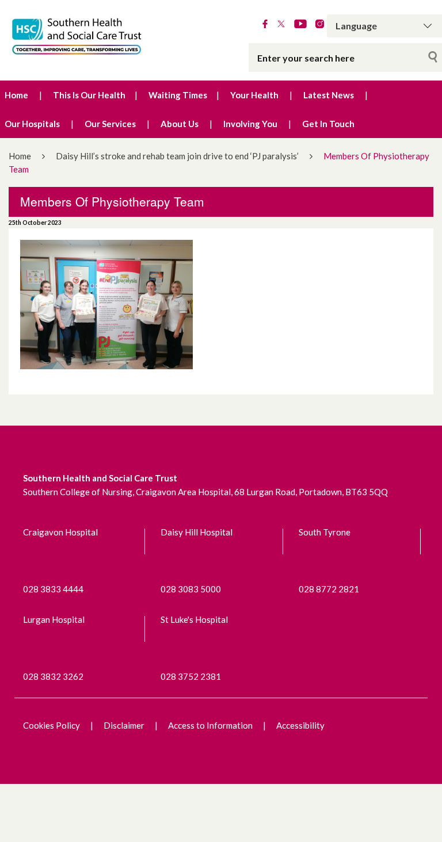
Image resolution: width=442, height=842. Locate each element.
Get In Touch (328, 123)
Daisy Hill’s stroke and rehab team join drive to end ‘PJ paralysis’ (177, 156)
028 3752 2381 (191, 676)
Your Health (254, 95)
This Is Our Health (89, 95)
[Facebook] (265, 25)
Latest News (328, 95)
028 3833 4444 (53, 589)
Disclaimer (124, 725)
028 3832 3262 (53, 676)
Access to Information (210, 725)
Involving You (250, 123)
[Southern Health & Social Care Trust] (92, 37)
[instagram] (320, 25)
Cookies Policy (51, 725)
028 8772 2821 (329, 589)
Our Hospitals (32, 123)
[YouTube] (300, 25)
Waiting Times (177, 95)
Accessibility (300, 725)
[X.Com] (281, 25)
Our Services (110, 123)
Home (16, 95)
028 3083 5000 (191, 589)
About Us (180, 123)
